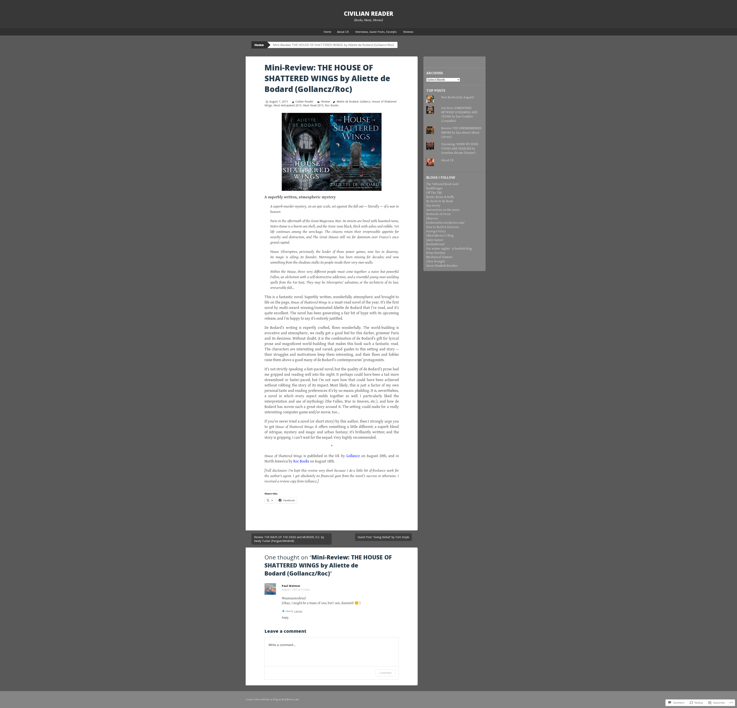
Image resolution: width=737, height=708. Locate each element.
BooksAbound (435, 244)
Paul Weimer (291, 586)
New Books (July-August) (457, 97)
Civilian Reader (368, 13)
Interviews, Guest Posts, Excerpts (376, 32)
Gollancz (365, 101)
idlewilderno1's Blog (440, 235)
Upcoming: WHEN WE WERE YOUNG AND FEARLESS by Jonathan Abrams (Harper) (459, 148)
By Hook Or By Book (439, 201)
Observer (432, 218)
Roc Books (332, 105)
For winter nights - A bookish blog (449, 249)
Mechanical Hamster (439, 257)
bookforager (434, 188)
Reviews (408, 32)
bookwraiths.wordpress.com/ (445, 223)
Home (327, 32)
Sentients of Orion (438, 214)
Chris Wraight (435, 261)
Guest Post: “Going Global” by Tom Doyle (383, 537)
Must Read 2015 (313, 105)
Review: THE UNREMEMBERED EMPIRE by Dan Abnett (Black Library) (461, 133)
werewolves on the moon (442, 210)
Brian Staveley (435, 253)
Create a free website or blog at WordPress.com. (272, 699)
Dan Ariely (433, 206)
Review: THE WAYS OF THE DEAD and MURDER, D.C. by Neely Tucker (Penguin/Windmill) (289, 539)
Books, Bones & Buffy (440, 197)
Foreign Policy (436, 231)
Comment (385, 672)
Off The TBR (434, 193)
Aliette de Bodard (347, 101)
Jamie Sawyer (435, 240)
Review (325, 101)
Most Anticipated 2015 (287, 105)
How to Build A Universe (442, 227)
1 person (298, 611)
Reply (285, 617)
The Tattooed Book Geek (442, 184)
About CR (343, 32)
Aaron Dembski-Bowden (441, 266)
